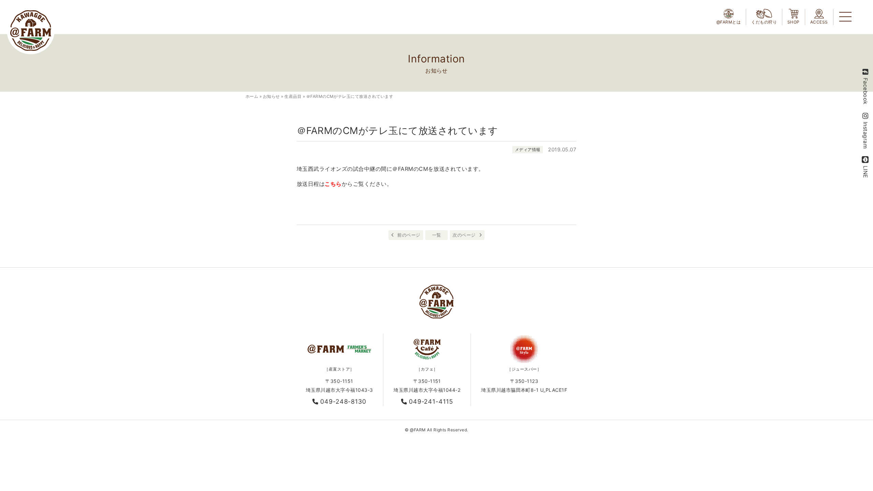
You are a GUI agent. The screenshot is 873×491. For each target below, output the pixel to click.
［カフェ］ (427, 369)
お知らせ (271, 96)
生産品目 (292, 96)
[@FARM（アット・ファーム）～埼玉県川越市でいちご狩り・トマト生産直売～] (30, 30)
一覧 (436, 235)
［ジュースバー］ (524, 369)
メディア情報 (528, 149)
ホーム (252, 96)
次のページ (464, 235)
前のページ (408, 235)
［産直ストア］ (339, 369)
